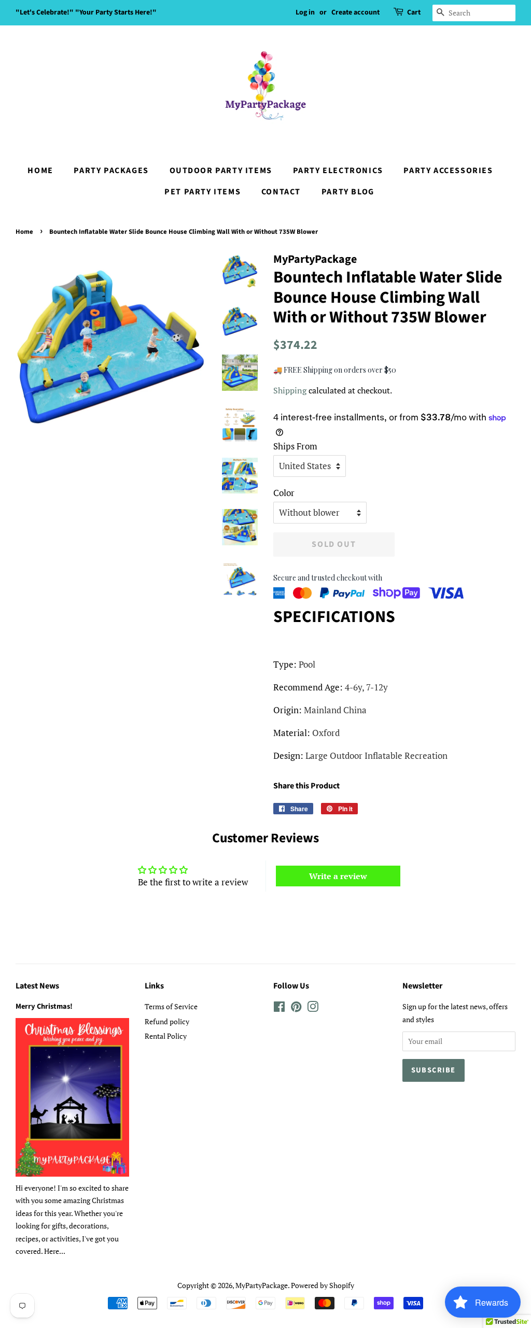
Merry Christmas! (44, 1006)
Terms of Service (171, 1006)
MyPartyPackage (261, 1285)
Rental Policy (166, 1036)
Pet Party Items (202, 191)
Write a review (338, 876)
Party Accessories (448, 170)
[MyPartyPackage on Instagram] (312, 1008)
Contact (281, 191)
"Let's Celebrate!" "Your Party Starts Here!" (86, 12)
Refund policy (167, 1021)
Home (40, 170)
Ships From (295, 446)
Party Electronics (338, 170)
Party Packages (111, 170)
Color (284, 493)
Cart (414, 12)
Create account (355, 12)
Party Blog (348, 191)
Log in (305, 12)
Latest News (37, 986)
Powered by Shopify (322, 1285)
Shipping (289, 390)
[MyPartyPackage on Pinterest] (296, 1008)
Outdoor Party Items (221, 170)
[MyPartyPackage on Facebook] (279, 1008)
